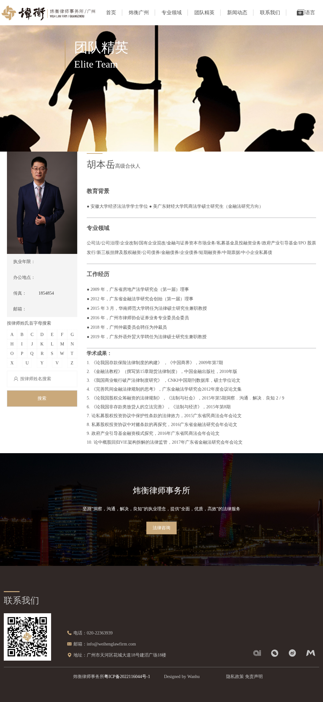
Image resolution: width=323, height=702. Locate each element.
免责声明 (254, 676)
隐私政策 (235, 676)
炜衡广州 (139, 12)
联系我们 (270, 12)
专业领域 (172, 12)
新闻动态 (237, 12)
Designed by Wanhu (182, 676)
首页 (111, 12)
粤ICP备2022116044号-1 (127, 676)
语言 (310, 12)
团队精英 (204, 12)
